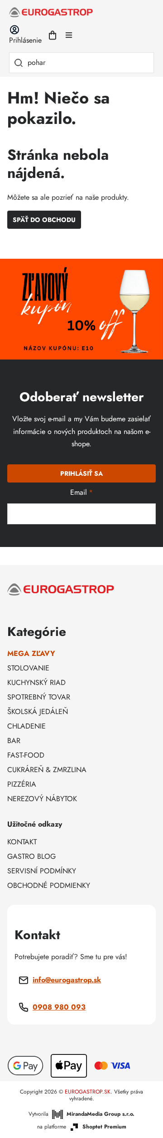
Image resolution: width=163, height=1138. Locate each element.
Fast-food (25, 755)
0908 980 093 (59, 1007)
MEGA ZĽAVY (31, 653)
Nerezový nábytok (42, 798)
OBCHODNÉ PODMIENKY (48, 885)
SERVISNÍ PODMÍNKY (41, 871)
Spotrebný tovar (38, 697)
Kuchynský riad (36, 682)
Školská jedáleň (37, 711)
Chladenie (26, 726)
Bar (13, 740)
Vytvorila (81, 1114)
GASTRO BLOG (31, 856)
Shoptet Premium (104, 1126)
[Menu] (68, 35)
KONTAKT (22, 842)
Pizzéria (21, 784)
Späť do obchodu (44, 219)
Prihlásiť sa (81, 473)
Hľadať (18, 62)
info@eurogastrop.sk (67, 980)
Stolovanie (28, 668)
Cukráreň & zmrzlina (46, 769)
